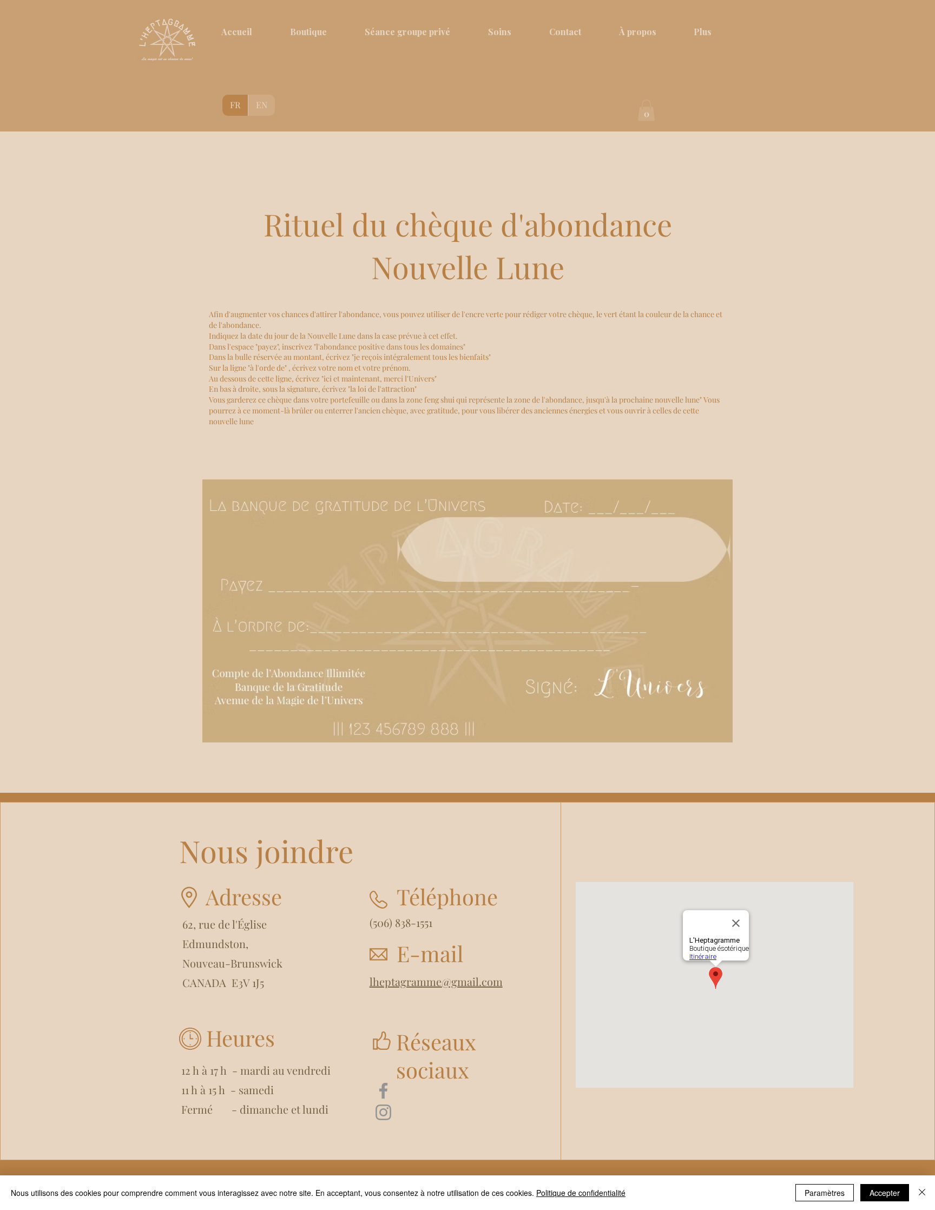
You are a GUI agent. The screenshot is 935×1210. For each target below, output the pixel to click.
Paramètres (825, 1192)
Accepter (885, 1192)
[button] (646, 110)
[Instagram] (383, 1112)
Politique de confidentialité (580, 1192)
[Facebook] (383, 1090)
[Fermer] (922, 1192)
